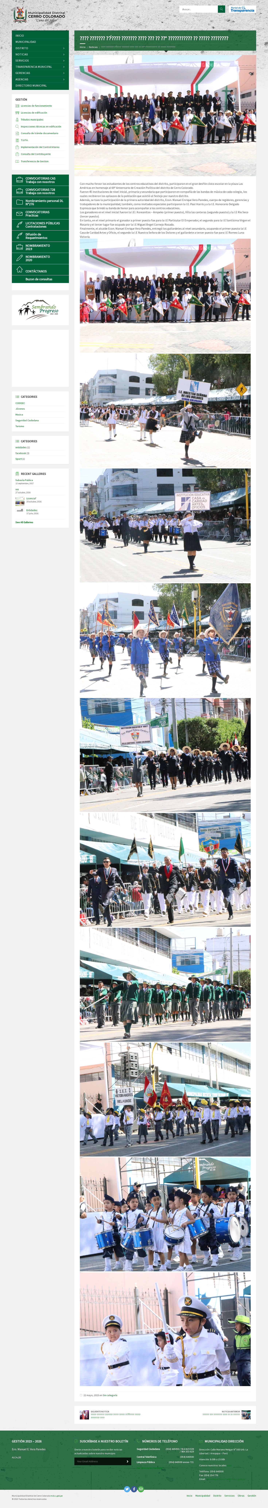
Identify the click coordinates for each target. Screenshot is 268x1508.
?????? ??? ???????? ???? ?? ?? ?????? (221, 1414)
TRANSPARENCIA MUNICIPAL (33, 67)
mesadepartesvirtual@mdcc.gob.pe (226, 1479)
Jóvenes (20, 408)
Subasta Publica (24, 480)
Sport (18, 458)
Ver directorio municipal (150, 1468)
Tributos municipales (32, 119)
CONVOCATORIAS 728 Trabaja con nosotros (40, 191)
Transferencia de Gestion (34, 161)
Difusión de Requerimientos (36, 236)
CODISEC (20, 403)
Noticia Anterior (231, 1411)
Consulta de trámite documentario (39, 133)
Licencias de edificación (34, 112)
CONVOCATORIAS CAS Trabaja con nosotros (40, 180)
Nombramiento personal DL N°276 (44, 202)
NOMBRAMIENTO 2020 (38, 258)
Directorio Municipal (31, 85)
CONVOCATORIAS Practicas (37, 213)
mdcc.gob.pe (57, 1495)
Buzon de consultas (39, 279)
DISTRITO (21, 48)
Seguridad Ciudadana (27, 420)
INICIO (19, 35)
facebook (20, 453)
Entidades (31, 510)
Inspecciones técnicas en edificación (41, 126)
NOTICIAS (21, 54)
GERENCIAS (22, 73)
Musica (19, 414)
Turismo (19, 426)
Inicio (83, 47)
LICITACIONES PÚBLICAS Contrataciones (43, 224)
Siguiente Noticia (100, 1411)
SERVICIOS (22, 60)
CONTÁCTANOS (36, 271)
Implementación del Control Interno (40, 147)
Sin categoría (110, 1395)
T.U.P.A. (24, 140)
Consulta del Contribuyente (36, 154)
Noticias (93, 47)
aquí (229, 1465)
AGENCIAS (21, 79)
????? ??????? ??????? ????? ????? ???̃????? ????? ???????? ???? (115, 1416)
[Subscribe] (127, 1461)
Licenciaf (31, 498)
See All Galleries (24, 522)
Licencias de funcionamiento (36, 105)
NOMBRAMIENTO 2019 (38, 247)
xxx (17, 489)
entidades (21, 447)
